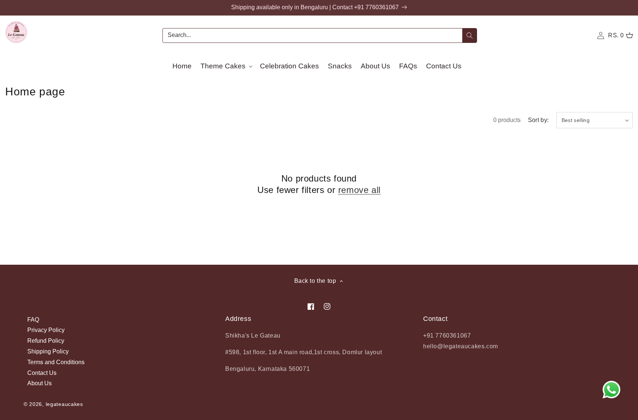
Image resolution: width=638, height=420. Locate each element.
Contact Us (41, 373)
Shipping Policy (48, 351)
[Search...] (469, 35)
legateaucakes (64, 404)
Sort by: (538, 120)
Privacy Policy (46, 330)
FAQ (33, 320)
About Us (39, 383)
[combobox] (319, 35)
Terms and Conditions (56, 362)
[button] (225, 66)
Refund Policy (45, 341)
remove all (359, 190)
